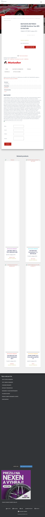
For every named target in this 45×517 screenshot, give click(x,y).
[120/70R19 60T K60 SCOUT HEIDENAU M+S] (12, 308)
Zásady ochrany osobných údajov (9, 502)
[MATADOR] (12, 62)
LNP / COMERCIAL (14, 18)
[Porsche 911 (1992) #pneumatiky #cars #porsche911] (33, 421)
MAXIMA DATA (24, 514)
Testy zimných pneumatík (7, 382)
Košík (22, 508)
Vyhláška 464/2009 (6, 393)
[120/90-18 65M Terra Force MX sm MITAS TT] (33, 308)
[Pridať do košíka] (17, 254)
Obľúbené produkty (29, 508)
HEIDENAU (12, 363)
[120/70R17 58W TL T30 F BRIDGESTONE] (12, 203)
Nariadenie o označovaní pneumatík (9, 390)
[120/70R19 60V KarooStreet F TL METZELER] (33, 203)
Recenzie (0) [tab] (7, 71)
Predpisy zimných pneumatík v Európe (10, 396)
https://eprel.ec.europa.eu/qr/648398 (10, 78)
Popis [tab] (7, 69)
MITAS (33, 363)
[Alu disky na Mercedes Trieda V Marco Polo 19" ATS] (11, 434)
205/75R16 (6, 87)
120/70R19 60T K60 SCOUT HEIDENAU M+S (12, 357)
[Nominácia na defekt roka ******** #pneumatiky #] (11, 446)
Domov (5, 18)
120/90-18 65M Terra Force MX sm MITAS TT (33, 357)
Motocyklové (9, 248)
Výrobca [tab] (29, 69)
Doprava (37, 508)
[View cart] (43, 2)
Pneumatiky (8, 18)
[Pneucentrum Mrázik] (4, 2)
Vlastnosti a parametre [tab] (17, 69)
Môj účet (9, 508)
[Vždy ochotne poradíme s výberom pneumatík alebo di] (11, 458)
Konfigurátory (5, 399)
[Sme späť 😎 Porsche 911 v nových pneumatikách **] (11, 421)
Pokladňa (16, 508)
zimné (5, 91)
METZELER (33, 258)
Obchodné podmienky (23, 511)
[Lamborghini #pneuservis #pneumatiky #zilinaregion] (33, 409)
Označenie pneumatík (6, 385)
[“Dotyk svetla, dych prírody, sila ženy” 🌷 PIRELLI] (11, 409)
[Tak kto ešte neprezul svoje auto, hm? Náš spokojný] (33, 434)
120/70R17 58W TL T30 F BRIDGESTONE (12, 251)
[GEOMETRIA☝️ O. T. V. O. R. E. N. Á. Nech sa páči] (33, 446)
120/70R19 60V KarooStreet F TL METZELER (33, 252)
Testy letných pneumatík (7, 379)
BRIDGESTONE (12, 257)
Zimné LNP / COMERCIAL (21, 18)
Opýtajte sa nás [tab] (17, 71)
